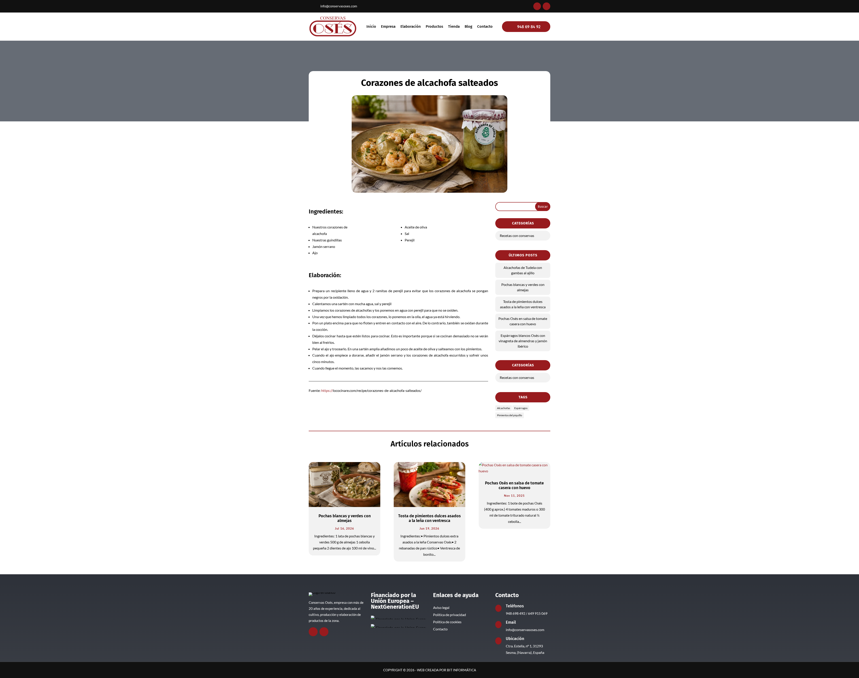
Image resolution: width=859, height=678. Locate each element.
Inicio (371, 27)
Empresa (388, 27)
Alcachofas (503, 408)
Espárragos (520, 408)
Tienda (454, 27)
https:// (327, 390)
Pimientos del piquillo (509, 415)
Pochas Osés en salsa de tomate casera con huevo (522, 321)
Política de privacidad (449, 615)
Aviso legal (441, 607)
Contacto (485, 27)
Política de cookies (447, 622)
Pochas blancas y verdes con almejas (522, 287)
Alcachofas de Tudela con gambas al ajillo (523, 270)
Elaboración (410, 27)
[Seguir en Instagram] (546, 6)
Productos (434, 27)
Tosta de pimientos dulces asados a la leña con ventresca (523, 304)
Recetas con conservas (517, 235)
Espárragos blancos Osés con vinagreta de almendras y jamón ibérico (523, 340)
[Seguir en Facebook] (537, 6)
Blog (468, 27)
